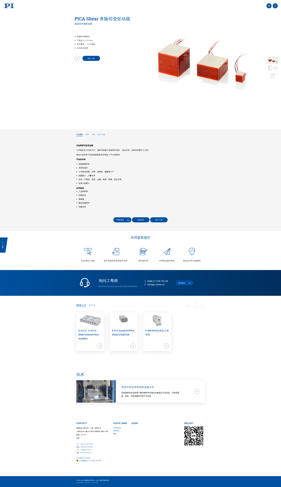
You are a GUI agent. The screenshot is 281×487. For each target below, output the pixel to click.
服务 (114, 433)
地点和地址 (117, 428)
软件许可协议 (95, 482)
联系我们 (116, 431)
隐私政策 (87, 482)
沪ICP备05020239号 (83, 458)
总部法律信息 (80, 482)
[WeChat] (194, 436)
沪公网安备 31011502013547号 (89, 461)
